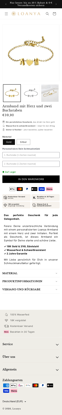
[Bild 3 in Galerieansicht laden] (50, 93)
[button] (6, 13)
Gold (9, 142)
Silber (23, 142)
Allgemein (10, 369)
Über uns (9, 356)
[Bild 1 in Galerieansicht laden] (12, 93)
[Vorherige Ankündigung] (5, 4)
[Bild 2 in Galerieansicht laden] (31, 93)
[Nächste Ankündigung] (56, 4)
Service (8, 344)
